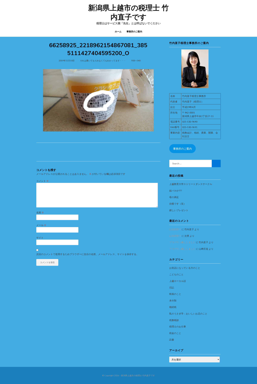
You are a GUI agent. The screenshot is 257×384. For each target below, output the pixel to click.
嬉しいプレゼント (178, 210)
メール (41, 225)
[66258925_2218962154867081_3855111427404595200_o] (98, 100)
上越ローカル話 (177, 280)
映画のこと (175, 293)
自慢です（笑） (177, 203)
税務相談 (174, 320)
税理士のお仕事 (177, 326)
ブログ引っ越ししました (182, 242)
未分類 (172, 300)
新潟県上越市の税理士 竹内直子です (138, 375)
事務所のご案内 (134, 31)
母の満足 (174, 197)
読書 (171, 339)
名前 (40, 212)
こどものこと (176, 274)
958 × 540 (136, 60)
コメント (42, 180)
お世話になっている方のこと (184, 267)
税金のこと (175, 333)
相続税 (172, 307)
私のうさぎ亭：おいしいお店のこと (188, 313)
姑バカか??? (175, 190)
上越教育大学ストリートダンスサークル (190, 184)
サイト (39, 237)
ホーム (118, 31)
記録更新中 (175, 229)
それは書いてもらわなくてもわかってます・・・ (103, 60)
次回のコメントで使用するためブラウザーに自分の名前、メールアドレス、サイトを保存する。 (87, 254)
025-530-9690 (189, 121)
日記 (171, 287)
